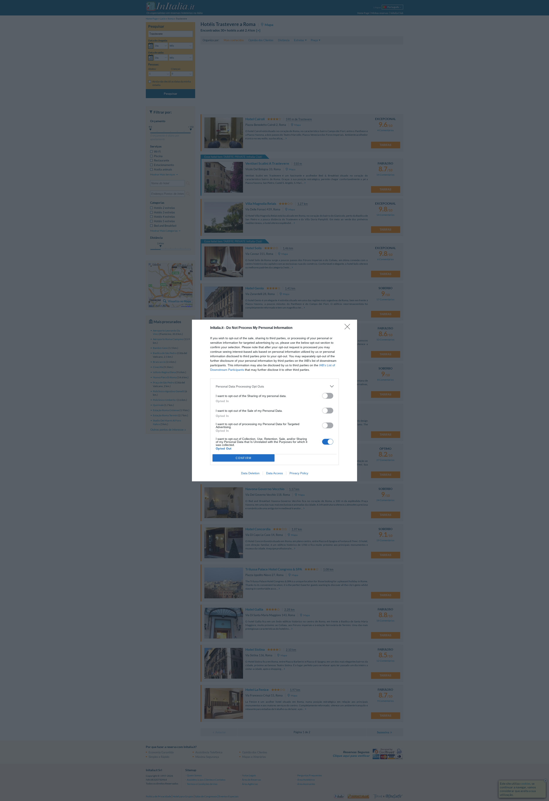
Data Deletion (250, 473)
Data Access (274, 473)
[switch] (327, 396)
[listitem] (274, 386)
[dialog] (274, 400)
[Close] (349, 328)
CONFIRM (244, 458)
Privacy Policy (299, 473)
